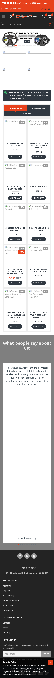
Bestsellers (38, 108)
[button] (18, 544)
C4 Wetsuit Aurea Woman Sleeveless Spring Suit (15, 315)
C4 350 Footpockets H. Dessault (39, 229)
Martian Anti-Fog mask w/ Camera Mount (39, 145)
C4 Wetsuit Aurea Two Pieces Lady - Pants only (38, 315)
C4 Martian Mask (38, 187)
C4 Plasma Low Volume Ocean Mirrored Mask (15, 271)
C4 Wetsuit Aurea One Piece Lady (38, 270)
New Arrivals (15, 108)
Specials (27, 114)
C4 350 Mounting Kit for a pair (15, 229)
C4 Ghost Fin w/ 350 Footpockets (15, 188)
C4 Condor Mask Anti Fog (15, 144)
